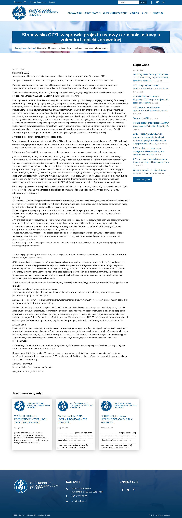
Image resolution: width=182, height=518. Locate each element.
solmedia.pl (166, 515)
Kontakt (52, 2)
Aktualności (75, 13)
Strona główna (20, 48)
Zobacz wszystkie (143, 179)
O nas (145, 13)
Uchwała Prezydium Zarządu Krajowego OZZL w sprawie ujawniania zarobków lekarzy (151, 99)
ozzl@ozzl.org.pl (79, 501)
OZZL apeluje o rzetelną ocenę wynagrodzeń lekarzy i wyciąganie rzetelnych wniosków (149, 151)
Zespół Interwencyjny (115, 13)
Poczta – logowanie (37, 2)
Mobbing (134, 13)
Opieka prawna (92, 13)
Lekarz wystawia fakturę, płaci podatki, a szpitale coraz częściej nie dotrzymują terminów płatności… (151, 77)
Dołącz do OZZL (20, 2)
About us (158, 13)
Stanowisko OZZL (141, 118)
